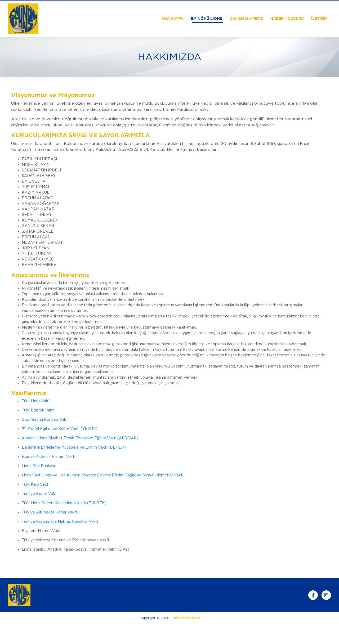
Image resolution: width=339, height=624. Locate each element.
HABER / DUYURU (287, 18)
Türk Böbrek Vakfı (38, 410)
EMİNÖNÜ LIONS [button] (206, 18)
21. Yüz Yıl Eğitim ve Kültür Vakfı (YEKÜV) (59, 429)
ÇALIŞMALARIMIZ (246, 18)
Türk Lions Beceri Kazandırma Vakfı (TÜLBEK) (64, 503)
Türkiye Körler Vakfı (39, 494)
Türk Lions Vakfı (36, 401)
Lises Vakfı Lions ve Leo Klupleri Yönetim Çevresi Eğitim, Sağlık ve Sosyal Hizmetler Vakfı (102, 475)
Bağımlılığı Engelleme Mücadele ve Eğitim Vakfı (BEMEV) (74, 447)
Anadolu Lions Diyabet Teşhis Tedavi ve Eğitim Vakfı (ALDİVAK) (80, 438)
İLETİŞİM (319, 18)
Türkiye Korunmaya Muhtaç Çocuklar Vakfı (60, 521)
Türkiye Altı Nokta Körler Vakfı (49, 512)
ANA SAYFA (172, 18)
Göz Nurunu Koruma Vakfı (45, 419)
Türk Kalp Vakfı (35, 484)
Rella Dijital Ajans (186, 618)
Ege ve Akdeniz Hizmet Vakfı (48, 456)
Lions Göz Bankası (38, 466)
